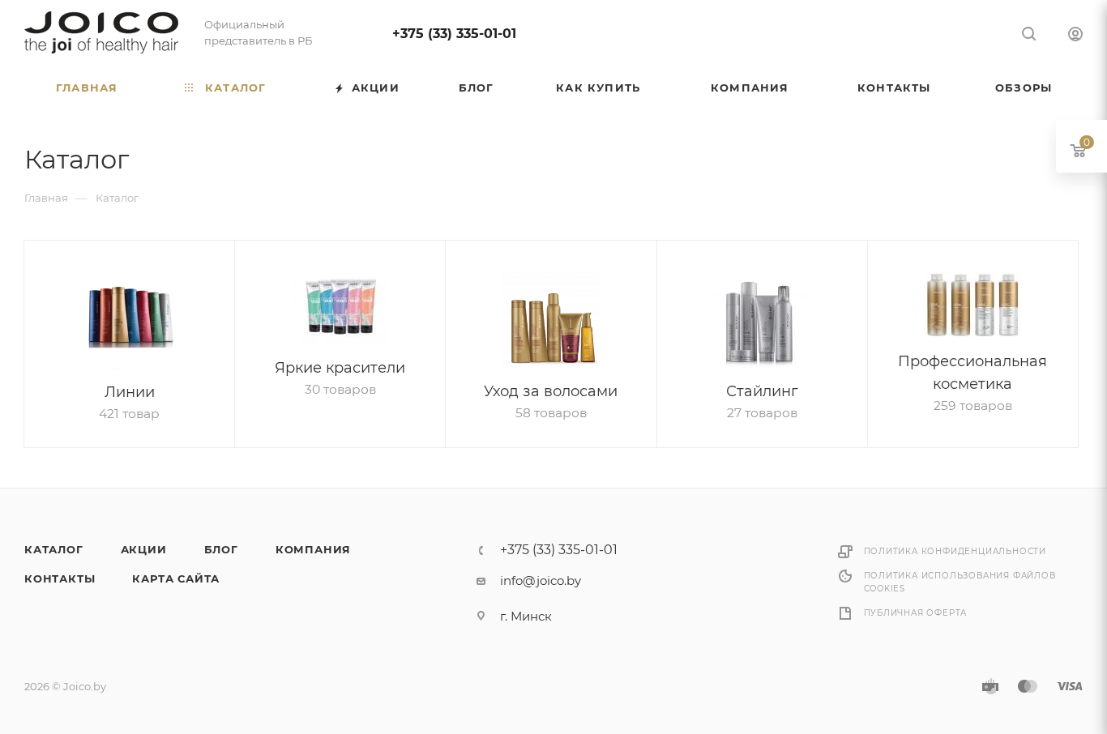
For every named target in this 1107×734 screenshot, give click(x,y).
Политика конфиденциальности (955, 551)
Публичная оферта (916, 613)
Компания (313, 549)
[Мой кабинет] (1075, 36)
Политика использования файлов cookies (960, 582)
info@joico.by (540, 580)
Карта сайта (176, 578)
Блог (221, 549)
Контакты (59, 578)
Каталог (53, 549)
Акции (144, 549)
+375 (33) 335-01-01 (454, 33)
